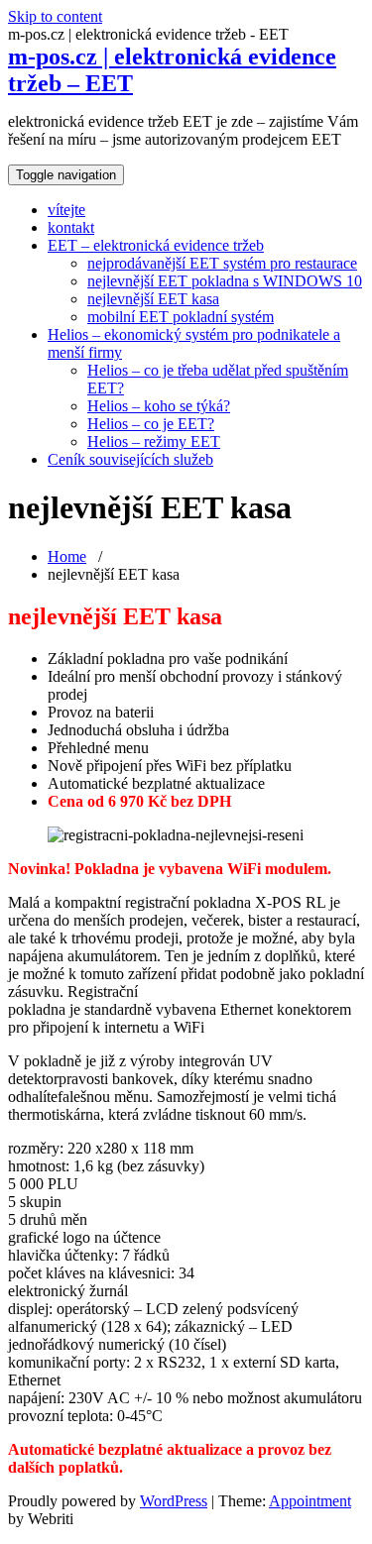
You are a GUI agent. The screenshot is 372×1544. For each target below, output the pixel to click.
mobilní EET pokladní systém (180, 316)
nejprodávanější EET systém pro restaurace (222, 263)
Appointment (310, 1500)
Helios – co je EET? (150, 423)
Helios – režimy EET (153, 441)
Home (67, 556)
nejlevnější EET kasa (153, 298)
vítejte (66, 209)
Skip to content (55, 16)
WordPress (173, 1500)
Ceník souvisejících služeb (130, 459)
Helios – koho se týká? (158, 405)
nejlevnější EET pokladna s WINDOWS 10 (224, 281)
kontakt (71, 227)
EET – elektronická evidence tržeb (156, 245)
